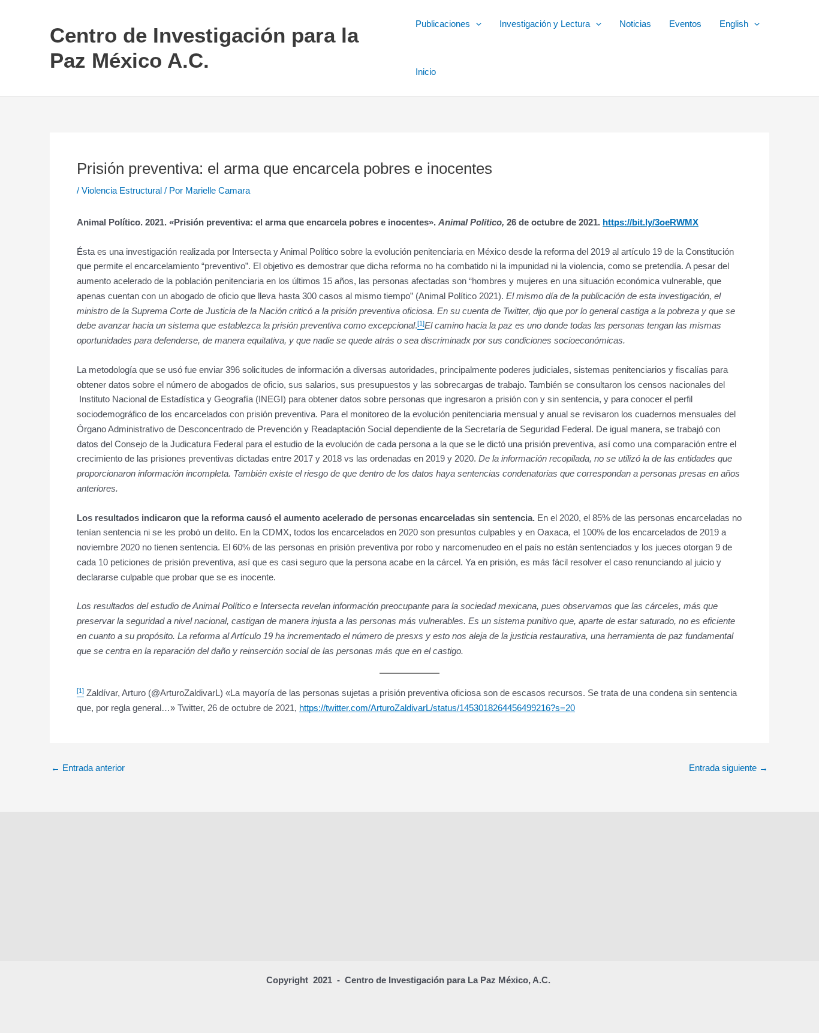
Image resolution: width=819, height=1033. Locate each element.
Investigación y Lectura (544, 24)
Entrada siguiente (728, 767)
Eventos (685, 24)
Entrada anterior (88, 767)
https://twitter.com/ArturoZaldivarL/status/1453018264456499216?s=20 (437, 708)
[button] (475, 24)
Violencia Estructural (122, 190)
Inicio (425, 72)
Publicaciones (442, 24)
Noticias (635, 24)
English (733, 24)
